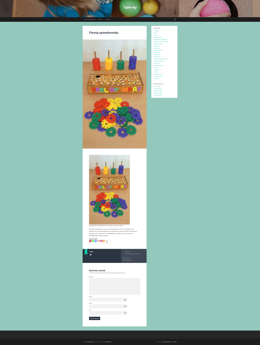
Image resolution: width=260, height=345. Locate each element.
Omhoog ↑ (174, 341)
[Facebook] (95, 241)
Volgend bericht (128, 260)
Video (100, 19)
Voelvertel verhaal (158, 76)
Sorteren (138, 253)
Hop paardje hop (158, 88)
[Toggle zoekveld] (175, 19)
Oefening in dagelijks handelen (161, 59)
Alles (107, 19)
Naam (91, 296)
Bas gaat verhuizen (158, 93)
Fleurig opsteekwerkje (103, 32)
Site (90, 309)
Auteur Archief (90, 255)
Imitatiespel (157, 48)
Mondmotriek (157, 56)
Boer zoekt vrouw (158, 90)
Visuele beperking (158, 74)
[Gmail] (98, 241)
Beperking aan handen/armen (160, 39)
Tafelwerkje (130, 7)
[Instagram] (101, 241)
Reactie (91, 276)
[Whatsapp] (93, 241)
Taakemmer (157, 69)
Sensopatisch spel (158, 65)
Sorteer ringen (157, 86)
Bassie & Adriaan (158, 37)
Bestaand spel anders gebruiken (161, 41)
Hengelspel (156, 46)
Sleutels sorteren (158, 95)
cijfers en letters (158, 43)
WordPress (108, 341)
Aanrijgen (156, 31)
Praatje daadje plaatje (159, 61)
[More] (103, 241)
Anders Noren (167, 341)
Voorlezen (156, 78)
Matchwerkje (157, 54)
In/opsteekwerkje (131, 253)
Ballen (155, 35)
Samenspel (156, 63)
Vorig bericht (127, 258)
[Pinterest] (90, 241)
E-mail (91, 303)
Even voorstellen (89, 19)
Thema (155, 72)
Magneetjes (157, 52)
